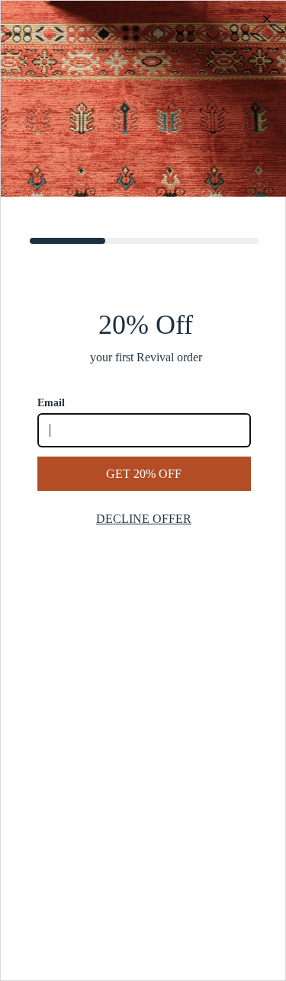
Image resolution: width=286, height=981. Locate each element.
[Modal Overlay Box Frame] (143, 490)
